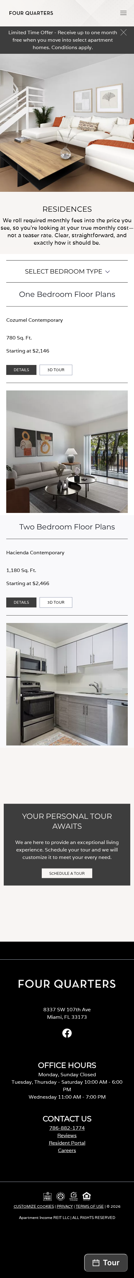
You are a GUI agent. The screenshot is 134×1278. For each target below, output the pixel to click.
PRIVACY (65, 1206)
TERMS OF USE (90, 1206)
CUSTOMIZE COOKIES (34, 1206)
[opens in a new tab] (67, 1036)
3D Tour (57, 371)
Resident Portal (67, 1143)
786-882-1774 (67, 1128)
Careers (67, 1150)
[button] (123, 13)
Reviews (67, 1135)
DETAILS (21, 369)
